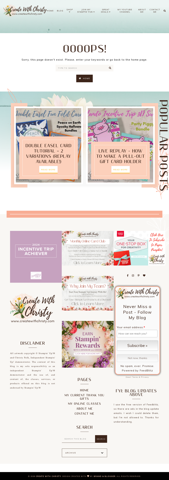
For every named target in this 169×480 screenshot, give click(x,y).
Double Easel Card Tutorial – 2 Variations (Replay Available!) (48, 153)
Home (50, 11)
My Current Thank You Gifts (84, 397)
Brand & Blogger (105, 476)
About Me (142, 10)
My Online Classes (84, 404)
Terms (135, 377)
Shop (70, 9)
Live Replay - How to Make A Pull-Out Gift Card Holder (120, 156)
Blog (60, 11)
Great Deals (105, 10)
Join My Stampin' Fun (85, 10)
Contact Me (155, 10)
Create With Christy (48, 476)
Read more (48, 169)
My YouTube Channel (125, 10)
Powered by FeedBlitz (137, 370)
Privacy (145, 377)
